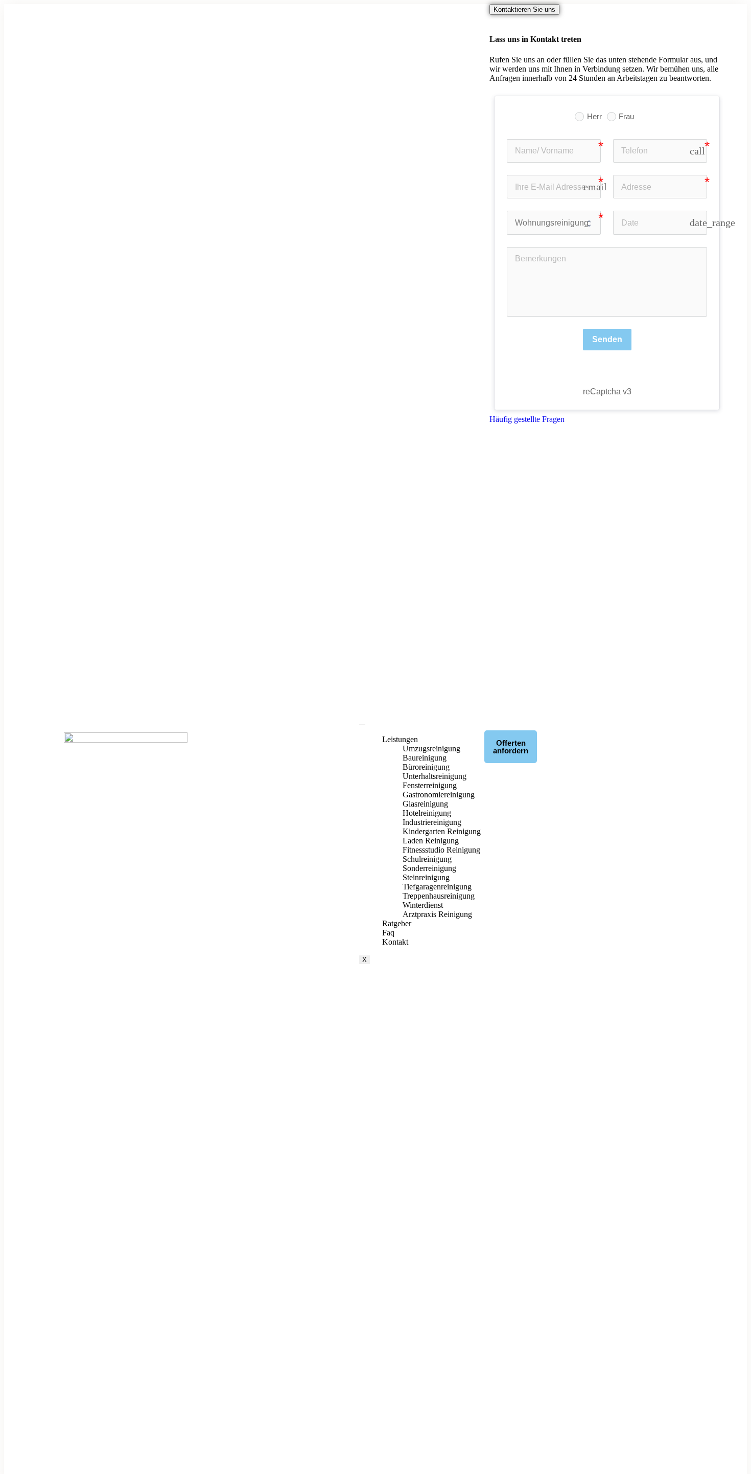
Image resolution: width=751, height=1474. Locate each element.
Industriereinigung (432, 822)
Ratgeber (396, 923)
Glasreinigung (425, 803)
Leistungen (400, 739)
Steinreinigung (426, 877)
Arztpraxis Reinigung (437, 914)
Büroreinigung (426, 767)
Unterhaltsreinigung (434, 776)
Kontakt (395, 941)
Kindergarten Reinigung (442, 831)
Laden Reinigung (431, 840)
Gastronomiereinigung (439, 794)
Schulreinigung (427, 859)
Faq (388, 932)
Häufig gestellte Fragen (527, 419)
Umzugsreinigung (431, 748)
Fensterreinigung (430, 785)
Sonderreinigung (429, 868)
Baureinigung (425, 757)
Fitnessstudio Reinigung (441, 849)
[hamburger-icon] (362, 724)
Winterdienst (423, 905)
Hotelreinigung (427, 813)
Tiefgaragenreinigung (437, 886)
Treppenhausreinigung (439, 895)
